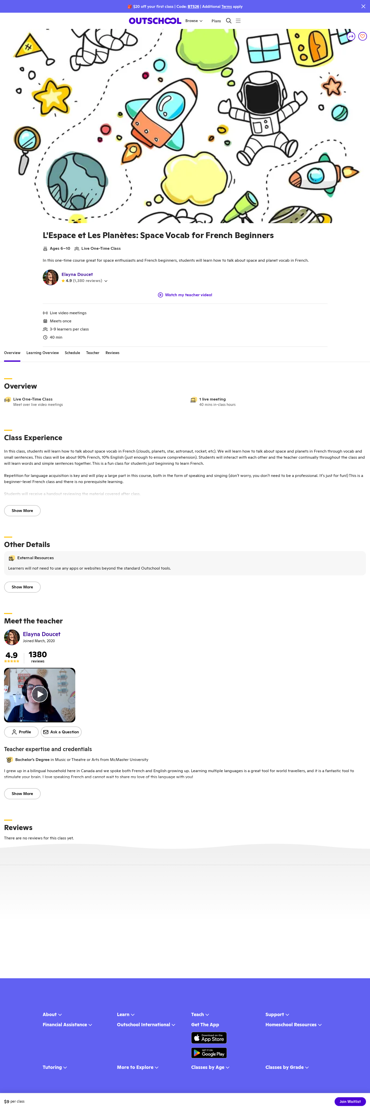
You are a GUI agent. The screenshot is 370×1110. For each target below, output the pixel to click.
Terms (226, 6)
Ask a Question (64, 732)
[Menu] (238, 20)
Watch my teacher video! (188, 294)
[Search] (228, 20)
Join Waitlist (350, 1101)
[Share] (351, 36)
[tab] (12, 353)
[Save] (362, 36)
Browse (191, 21)
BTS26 (193, 6)
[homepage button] (155, 21)
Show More (22, 510)
